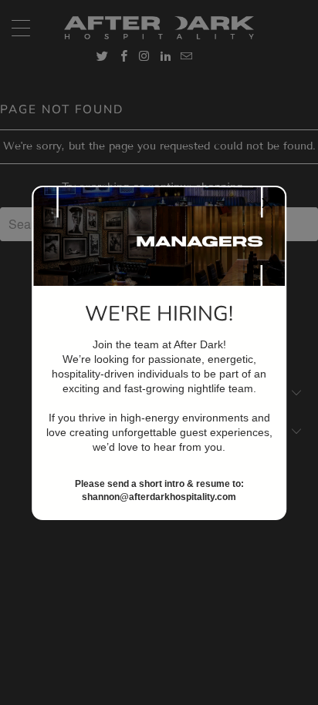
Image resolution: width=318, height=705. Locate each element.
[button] (267, 205)
